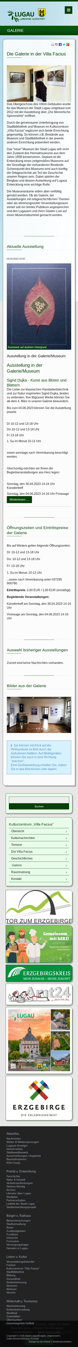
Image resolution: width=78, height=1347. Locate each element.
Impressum (53, 1336)
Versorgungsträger (17, 1244)
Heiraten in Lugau (17, 1248)
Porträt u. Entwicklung (21, 1171)
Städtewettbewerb (17, 1152)
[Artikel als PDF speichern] (56, 45)
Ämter (10, 1227)
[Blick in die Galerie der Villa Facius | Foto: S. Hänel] (39, 714)
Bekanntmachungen (18, 1220)
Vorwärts (66, 715)
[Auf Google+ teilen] (67, 45)
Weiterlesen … (20, 500)
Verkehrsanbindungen (19, 1183)
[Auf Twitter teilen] (64, 45)
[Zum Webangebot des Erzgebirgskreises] (39, 973)
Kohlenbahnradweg (18, 1309)
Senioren (11, 1285)
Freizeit (10, 1265)
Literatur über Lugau (18, 1193)
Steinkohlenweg (15, 1305)
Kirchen (11, 1189)
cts (41, 1341)
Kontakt (16, 878)
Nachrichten (13, 1138)
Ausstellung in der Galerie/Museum (36, 356)
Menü (68, 10)
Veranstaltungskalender (20, 1261)
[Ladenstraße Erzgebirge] (39, 943)
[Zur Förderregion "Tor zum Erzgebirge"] (39, 906)
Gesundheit (13, 1278)
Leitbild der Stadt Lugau (20, 1203)
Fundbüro (12, 1234)
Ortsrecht (12, 1237)
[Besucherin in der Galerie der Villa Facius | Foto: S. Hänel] (39, 83)
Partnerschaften (16, 1200)
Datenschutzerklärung (17, 1338)
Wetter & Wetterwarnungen (22, 1141)
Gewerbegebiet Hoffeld (20, 1323)
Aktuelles (12, 1133)
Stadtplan (12, 1196)
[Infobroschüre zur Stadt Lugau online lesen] (39, 1040)
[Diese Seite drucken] (52, 45)
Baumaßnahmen (16, 1159)
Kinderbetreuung (16, 1282)
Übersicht (17, 831)
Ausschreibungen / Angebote (23, 1155)
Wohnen (11, 1289)
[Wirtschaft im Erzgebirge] (39, 1098)
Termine (16, 844)
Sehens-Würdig (15, 1186)
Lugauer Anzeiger (17, 1145)
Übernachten (14, 1319)
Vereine (11, 1292)
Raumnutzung (20, 872)
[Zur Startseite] (26, 15)
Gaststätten (13, 1316)
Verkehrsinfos (14, 1148)
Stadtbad (11, 1312)
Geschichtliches (22, 858)
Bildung (10, 1275)
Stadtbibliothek (15, 1271)
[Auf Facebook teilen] (60, 45)
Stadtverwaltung (16, 1223)
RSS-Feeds (13, 1162)
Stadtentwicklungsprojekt (21, 1207)
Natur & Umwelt (15, 1179)
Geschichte (13, 1176)
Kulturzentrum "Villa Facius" (23, 1268)
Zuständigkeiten (16, 1230)
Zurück (11, 715)
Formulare (12, 1241)
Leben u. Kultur (16, 1256)
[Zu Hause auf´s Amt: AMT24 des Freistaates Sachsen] (39, 994)
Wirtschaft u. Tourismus (21, 1301)
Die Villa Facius (22, 851)
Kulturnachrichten (23, 838)
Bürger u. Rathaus (18, 1215)
